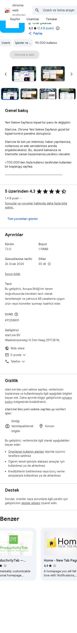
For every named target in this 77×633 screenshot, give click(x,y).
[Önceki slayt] (6, 74)
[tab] (15, 19)
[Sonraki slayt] (71, 74)
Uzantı (6, 43)
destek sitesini (30, 503)
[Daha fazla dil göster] (49, 264)
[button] (24, 74)
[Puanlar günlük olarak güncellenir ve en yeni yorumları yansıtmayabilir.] (58, 28)
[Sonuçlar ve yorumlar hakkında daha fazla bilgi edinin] (16, 314)
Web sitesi (17, 348)
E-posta (16, 355)
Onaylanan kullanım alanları (26, 451)
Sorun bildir (12, 274)
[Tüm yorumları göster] (22, 219)
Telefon (16, 361)
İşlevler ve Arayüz (24, 43)
